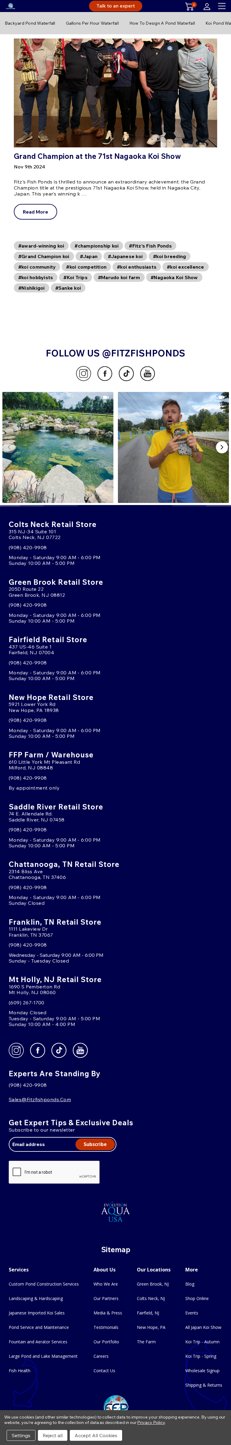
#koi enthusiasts (136, 267)
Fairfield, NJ (148, 1313)
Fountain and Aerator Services (38, 1342)
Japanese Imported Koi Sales (37, 1313)
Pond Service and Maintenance (39, 1327)
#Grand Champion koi (43, 256)
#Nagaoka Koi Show (174, 277)
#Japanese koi (125, 256)
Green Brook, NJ (153, 1284)
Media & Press (108, 1313)
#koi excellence (185, 267)
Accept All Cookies (96, 1435)
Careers (101, 1356)
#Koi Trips (75, 277)
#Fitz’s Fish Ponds (150, 246)
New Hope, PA (151, 1327)
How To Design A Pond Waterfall (162, 23)
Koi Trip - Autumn (202, 1342)
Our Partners (106, 1298)
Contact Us (104, 1370)
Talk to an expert (116, 6)
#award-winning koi (41, 246)
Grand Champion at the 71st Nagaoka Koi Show (97, 156)
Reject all (53, 1435)
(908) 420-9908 (28, 547)
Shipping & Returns (203, 1385)
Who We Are (106, 1284)
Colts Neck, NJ (151, 1298)
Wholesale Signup (202, 1370)
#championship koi (97, 246)
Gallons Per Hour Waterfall (92, 23)
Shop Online (197, 1298)
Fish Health (19, 1370)
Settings (21, 1435)
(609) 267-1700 (27, 1003)
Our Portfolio (106, 1342)
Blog (189, 1284)
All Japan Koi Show (203, 1327)
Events (191, 1313)
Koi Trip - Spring (200, 1356)
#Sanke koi (68, 288)
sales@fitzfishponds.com (40, 1099)
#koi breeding (169, 256)
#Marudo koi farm (119, 277)
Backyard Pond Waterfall (30, 23)
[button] (57, 447)
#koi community (37, 267)
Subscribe (95, 1144)
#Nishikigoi (31, 288)
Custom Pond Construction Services (44, 1284)
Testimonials (106, 1327)
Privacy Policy (151, 1422)
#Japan (88, 256)
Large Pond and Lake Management (43, 1356)
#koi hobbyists (35, 277)
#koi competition (86, 267)
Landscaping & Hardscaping (36, 1298)
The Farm (146, 1342)
